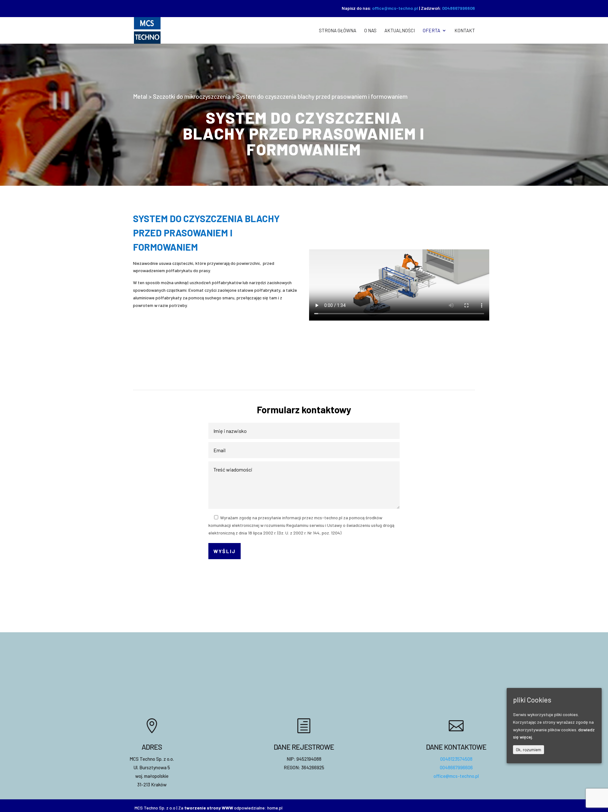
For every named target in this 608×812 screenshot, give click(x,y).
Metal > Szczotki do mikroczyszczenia (182, 96)
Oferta (431, 30)
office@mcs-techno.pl (395, 8)
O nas (370, 30)
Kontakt (464, 30)
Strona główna (337, 30)
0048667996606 (458, 8)
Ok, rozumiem (528, 749)
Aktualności (399, 30)
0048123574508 (456, 759)
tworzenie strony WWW (208, 807)
